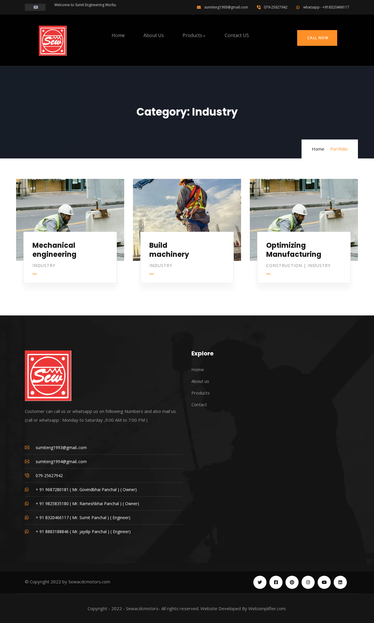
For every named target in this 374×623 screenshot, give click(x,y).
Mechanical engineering (54, 249)
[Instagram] (308, 582)
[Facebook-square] (276, 582)
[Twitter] (259, 582)
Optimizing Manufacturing (293, 249)
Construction (284, 265)
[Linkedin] (340, 582)
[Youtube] (324, 582)
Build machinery (169, 249)
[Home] (53, 41)
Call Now (317, 37)
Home (318, 149)
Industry (43, 265)
